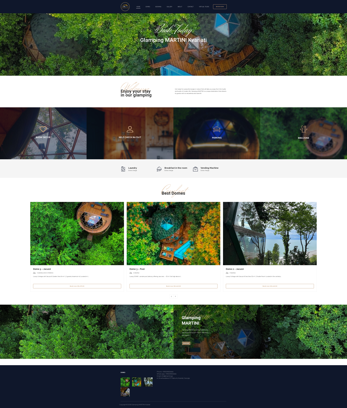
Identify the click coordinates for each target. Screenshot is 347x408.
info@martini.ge (167, 376)
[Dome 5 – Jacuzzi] (126, 381)
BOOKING (158, 6)
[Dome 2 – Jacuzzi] (149, 381)
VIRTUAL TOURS (204, 6)
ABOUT (180, 6)
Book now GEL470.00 (77, 286)
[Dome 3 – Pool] (137, 381)
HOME (138, 6)
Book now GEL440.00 (173, 286)
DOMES (148, 6)
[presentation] (172, 296)
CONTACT (191, 6)
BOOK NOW (186, 343)
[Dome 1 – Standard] (126, 391)
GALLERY (169, 6)
